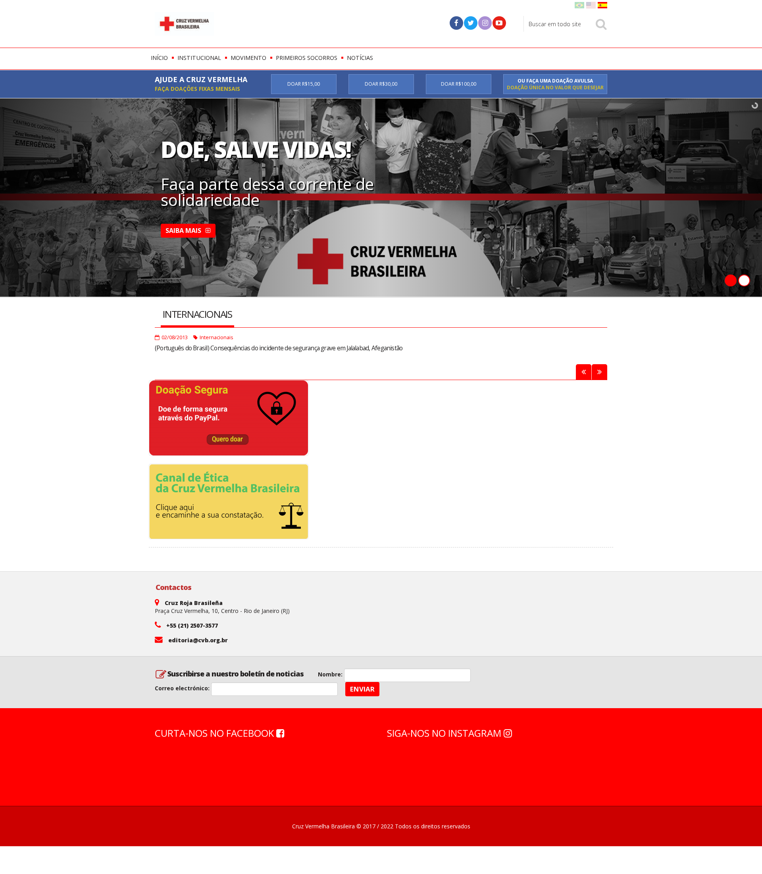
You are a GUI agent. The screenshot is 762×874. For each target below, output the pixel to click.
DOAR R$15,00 (303, 84)
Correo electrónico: (182, 688)
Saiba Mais (184, 230)
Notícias (360, 57)
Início (159, 57)
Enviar (362, 688)
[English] (591, 4)
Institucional (199, 57)
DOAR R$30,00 (381, 84)
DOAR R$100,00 (458, 84)
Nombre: (330, 674)
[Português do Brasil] (579, 4)
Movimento (248, 57)
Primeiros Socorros (306, 57)
